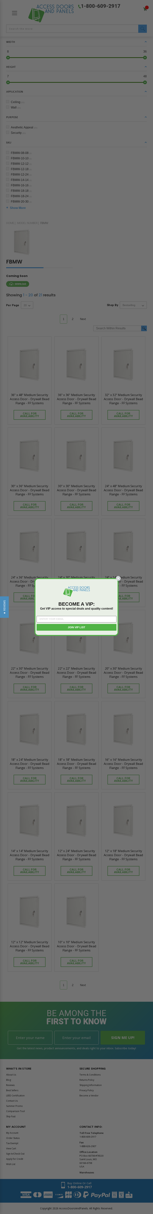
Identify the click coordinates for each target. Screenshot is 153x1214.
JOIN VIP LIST (76, 627)
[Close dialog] (118, 578)
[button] (4, 607)
